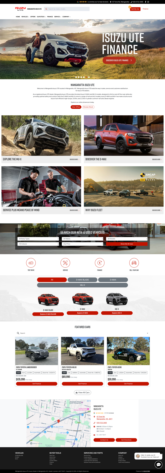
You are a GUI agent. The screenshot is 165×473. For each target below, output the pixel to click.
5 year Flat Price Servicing (91, 460)
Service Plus (87, 455)
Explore (48, 314)
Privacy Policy (122, 460)
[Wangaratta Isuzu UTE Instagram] (148, 2)
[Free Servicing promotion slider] (81, 77)
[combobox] (67, 9)
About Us (120, 455)
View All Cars (83, 392)
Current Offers (53, 460)
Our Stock (40, 17)
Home (18, 17)
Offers (32, 17)
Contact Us (104, 440)
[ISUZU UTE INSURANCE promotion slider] (89, 77)
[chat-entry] (158, 464)
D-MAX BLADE (82, 280)
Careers (120, 457)
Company (65, 17)
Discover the (95, 159)
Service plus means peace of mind (21, 210)
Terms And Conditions (124, 462)
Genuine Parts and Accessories (92, 462)
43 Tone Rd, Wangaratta (120, 2)
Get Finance (36, 384)
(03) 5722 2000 (138, 2)
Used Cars (52, 459)
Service (57, 17)
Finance (145, 9)
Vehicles (24, 17)
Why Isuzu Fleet (93, 210)
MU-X (82, 285)
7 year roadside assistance (91, 459)
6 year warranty (88, 457)
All (52, 280)
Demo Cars (52, 457)
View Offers (76, 107)
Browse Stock (88, 107)
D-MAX (113, 280)
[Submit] (46, 9)
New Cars (52, 455)
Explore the (12, 159)
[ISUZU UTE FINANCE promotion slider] (86, 77)
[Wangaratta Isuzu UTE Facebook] (146, 2)
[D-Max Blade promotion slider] (84, 77)
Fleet (51, 464)
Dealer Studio (146, 471)
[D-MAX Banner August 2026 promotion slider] (76, 77)
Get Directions (126, 440)
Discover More (74, 159)
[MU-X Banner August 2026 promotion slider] (78, 77)
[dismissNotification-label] (161, 453)
